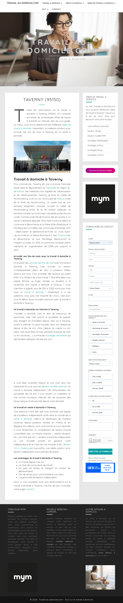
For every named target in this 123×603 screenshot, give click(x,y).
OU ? (44, 9)
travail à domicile (33, 292)
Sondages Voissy (95, 145)
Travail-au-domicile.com (23, 2)
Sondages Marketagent (98, 140)
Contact (30, 489)
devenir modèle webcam (54, 386)
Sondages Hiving (95, 150)
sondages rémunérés (56, 335)
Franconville (64, 235)
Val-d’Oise (51, 187)
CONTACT (56, 9)
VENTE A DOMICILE (74, 3)
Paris (59, 198)
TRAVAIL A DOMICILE (51, 3)
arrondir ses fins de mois (42, 262)
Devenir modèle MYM (97, 136)
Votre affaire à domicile (98, 126)
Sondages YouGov (96, 155)
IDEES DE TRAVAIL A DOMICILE (100, 3)
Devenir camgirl (94, 131)
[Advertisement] (42, 361)
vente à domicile (23, 419)
